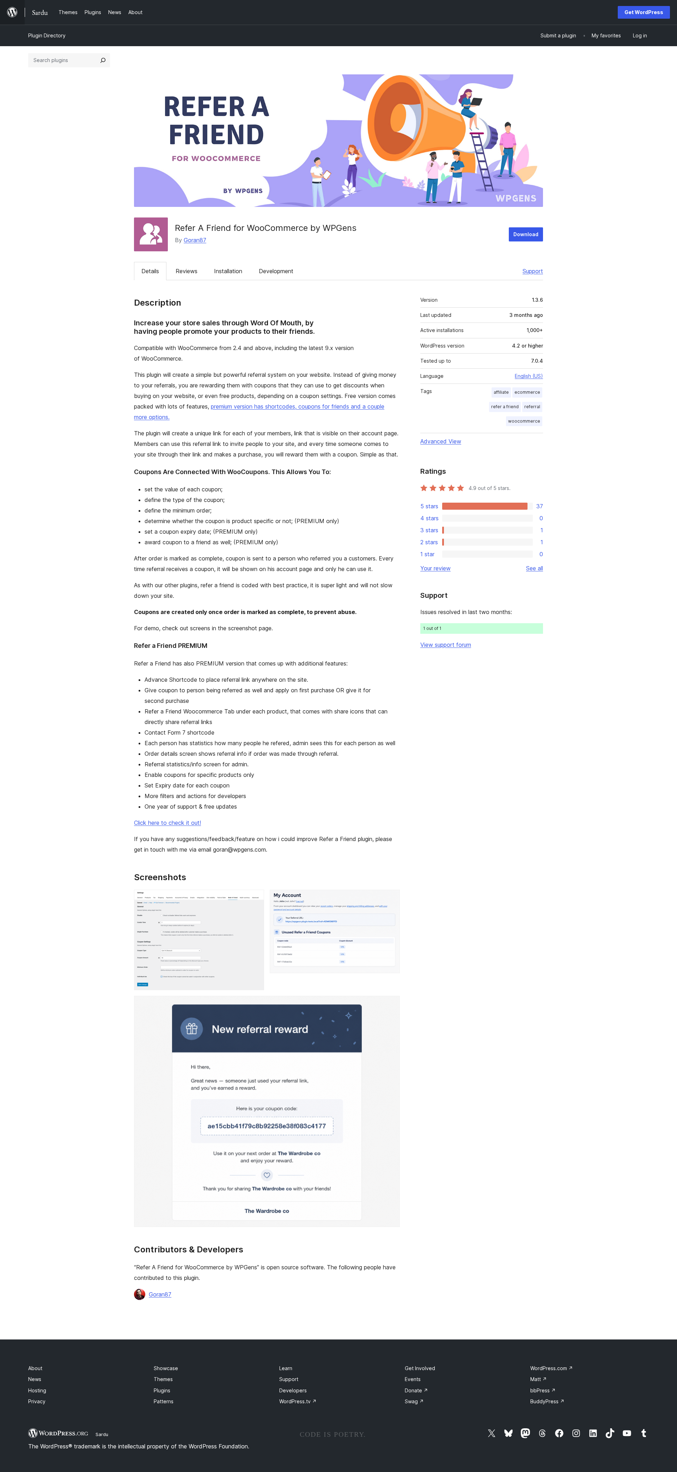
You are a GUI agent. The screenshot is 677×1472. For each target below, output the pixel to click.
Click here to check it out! (167, 822)
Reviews (186, 271)
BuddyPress (547, 1401)
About (35, 1368)
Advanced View (440, 441)
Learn (285, 1368)
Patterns (163, 1401)
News (34, 1379)
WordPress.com (551, 1368)
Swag (414, 1401)
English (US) (529, 376)
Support (533, 271)
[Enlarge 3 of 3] (390, 1005)
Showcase (166, 1368)
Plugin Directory (47, 35)
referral (532, 406)
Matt (538, 1379)
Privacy (36, 1401)
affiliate (501, 392)
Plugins (162, 1390)
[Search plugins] (103, 60)
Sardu (102, 1434)
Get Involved (420, 1368)
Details (150, 271)
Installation (228, 271)
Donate (416, 1390)
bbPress (543, 1390)
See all (534, 568)
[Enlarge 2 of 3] (390, 899)
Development (276, 271)
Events (413, 1379)
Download (525, 234)
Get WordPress (643, 12)
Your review (435, 568)
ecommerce (527, 392)
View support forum (445, 644)
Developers (293, 1390)
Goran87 (195, 240)
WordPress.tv (298, 1401)
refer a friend (505, 406)
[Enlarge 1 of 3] (254, 899)
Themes (163, 1379)
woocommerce (524, 421)
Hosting (37, 1390)
